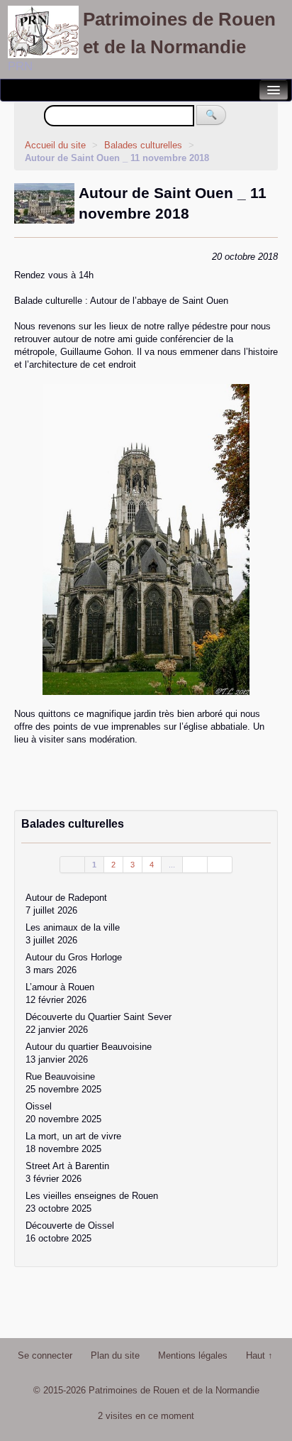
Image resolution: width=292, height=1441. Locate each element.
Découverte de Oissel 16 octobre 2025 (70, 1232)
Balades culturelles (144, 145)
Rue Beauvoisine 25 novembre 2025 (63, 1083)
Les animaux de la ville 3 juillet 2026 (73, 934)
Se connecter (45, 1355)
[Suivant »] (220, 864)
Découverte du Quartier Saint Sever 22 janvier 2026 (99, 1023)
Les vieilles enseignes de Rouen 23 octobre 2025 (92, 1202)
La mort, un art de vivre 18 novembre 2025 (73, 1142)
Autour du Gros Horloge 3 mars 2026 (74, 963)
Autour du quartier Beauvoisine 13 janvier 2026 (89, 1053)
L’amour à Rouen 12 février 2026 (60, 993)
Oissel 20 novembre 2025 (63, 1112)
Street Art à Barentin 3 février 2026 (67, 1172)
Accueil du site (55, 145)
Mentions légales (193, 1355)
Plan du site (115, 1355)
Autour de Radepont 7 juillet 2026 (66, 904)
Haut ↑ (259, 1355)
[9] (195, 864)
